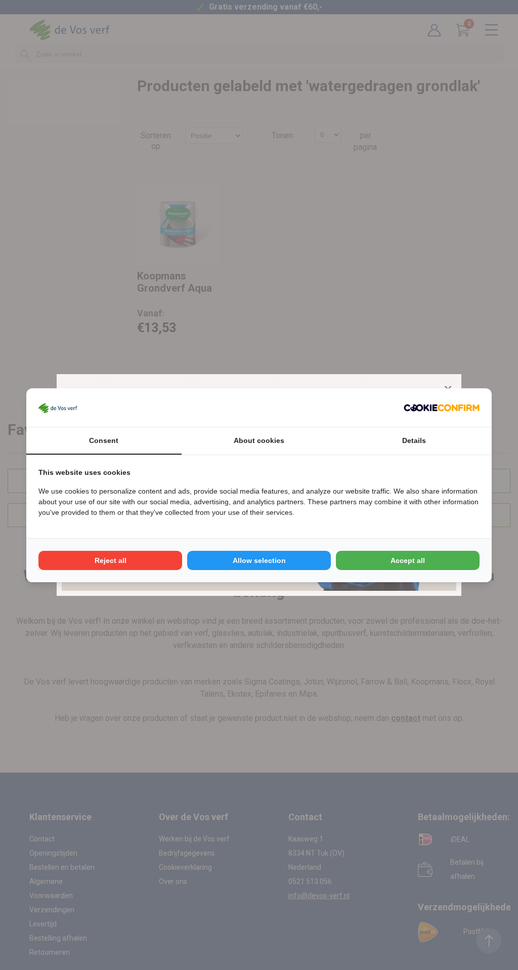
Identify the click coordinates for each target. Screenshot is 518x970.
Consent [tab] (103, 440)
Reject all (110, 560)
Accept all (408, 560)
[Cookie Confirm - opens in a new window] (442, 407)
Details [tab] (414, 440)
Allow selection (259, 560)
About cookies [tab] (259, 440)
